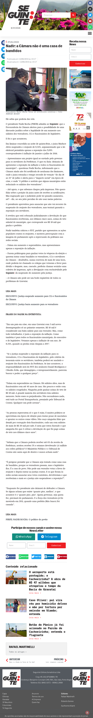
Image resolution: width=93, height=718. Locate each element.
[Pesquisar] (73, 15)
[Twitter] (90, 15)
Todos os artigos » (17, 652)
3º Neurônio (7, 702)
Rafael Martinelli (67, 696)
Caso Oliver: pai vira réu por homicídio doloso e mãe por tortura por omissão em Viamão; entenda (48, 607)
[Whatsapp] (90, 27)
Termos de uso (38, 696)
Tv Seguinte (7, 708)
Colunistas (6, 705)
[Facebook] (90, 3)
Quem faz (36, 702)
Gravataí (5, 699)
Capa (4, 694)
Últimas (5, 696)
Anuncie (35, 694)
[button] (4, 43)
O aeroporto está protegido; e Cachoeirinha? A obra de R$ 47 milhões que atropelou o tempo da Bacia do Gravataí (47, 581)
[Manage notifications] (87, 713)
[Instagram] (90, 9)
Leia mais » (35, 593)
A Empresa (36, 699)
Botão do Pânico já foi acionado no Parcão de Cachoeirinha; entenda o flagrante (47, 630)
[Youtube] (90, 21)
